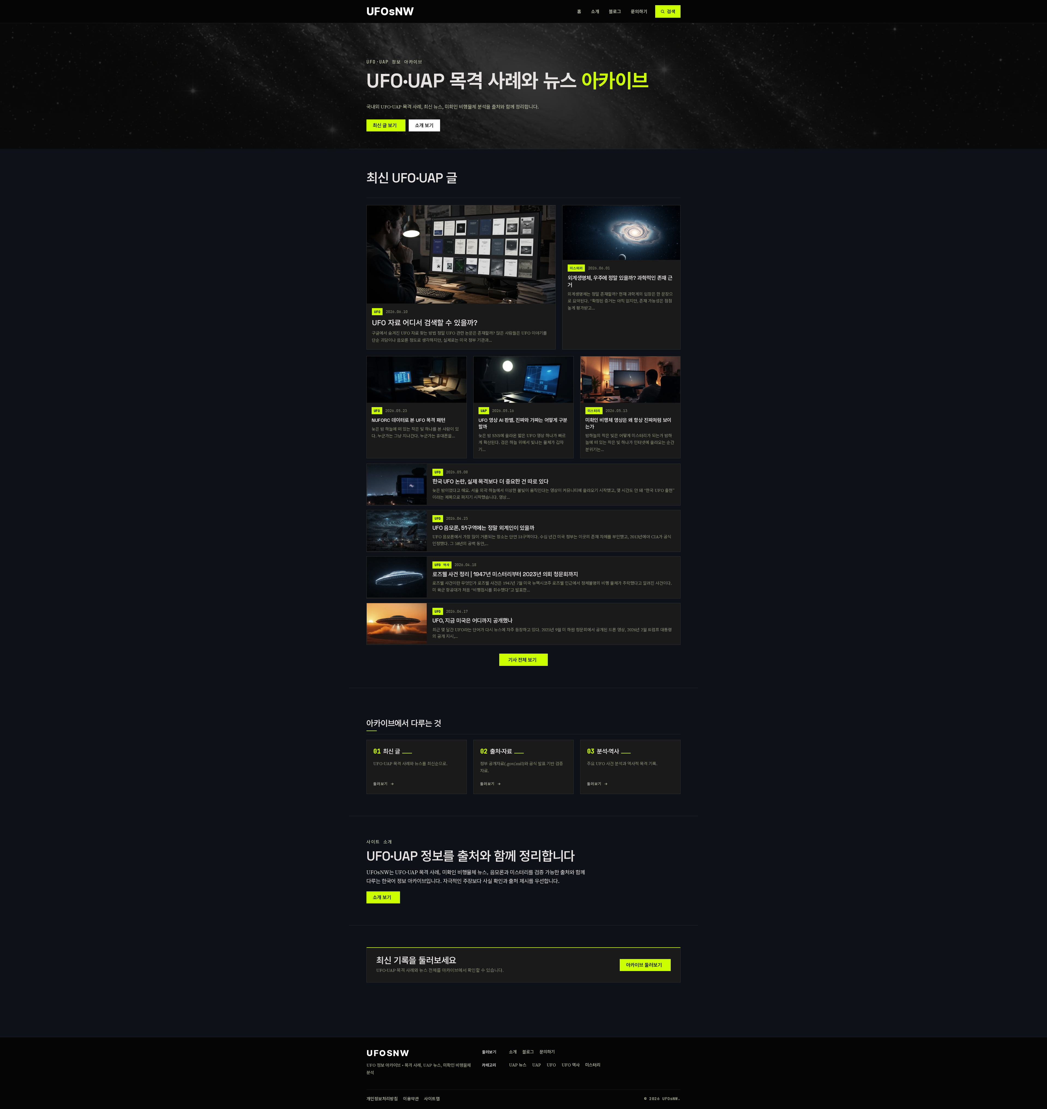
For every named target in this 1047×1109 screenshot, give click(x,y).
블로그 (615, 11)
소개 (595, 11)
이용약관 (411, 1099)
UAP (536, 1065)
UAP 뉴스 (517, 1065)
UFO (551, 1065)
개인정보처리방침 (382, 1099)
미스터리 (592, 1065)
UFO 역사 (571, 1065)
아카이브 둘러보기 (644, 965)
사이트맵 (432, 1099)
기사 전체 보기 (522, 660)
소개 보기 (424, 125)
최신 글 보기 (385, 125)
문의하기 (639, 11)
